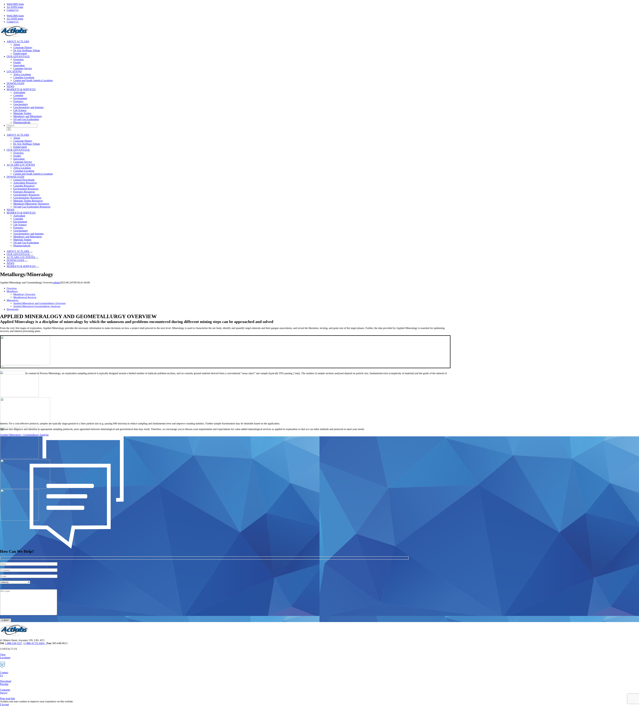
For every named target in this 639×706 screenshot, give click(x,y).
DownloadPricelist (5, 683)
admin (56, 282)
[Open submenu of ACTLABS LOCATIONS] (37, 258)
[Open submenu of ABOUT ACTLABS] (31, 252)
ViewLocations (5, 656)
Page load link (7, 698)
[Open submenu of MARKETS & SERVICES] (37, 267)
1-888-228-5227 (14, 643)
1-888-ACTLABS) (35, 643)
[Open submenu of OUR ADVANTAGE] (31, 255)
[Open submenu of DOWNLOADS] (26, 261)
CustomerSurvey (5, 691)
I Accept (4, 704)
